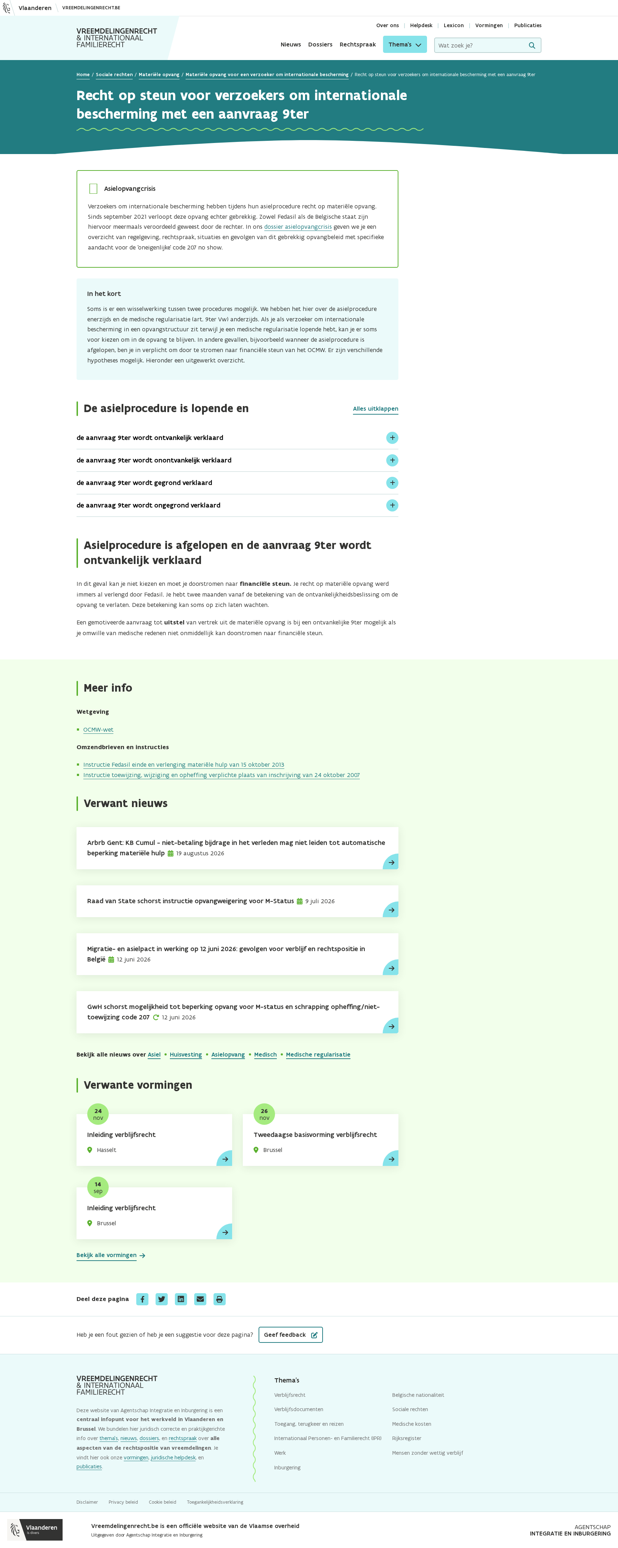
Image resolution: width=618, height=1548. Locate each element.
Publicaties (527, 25)
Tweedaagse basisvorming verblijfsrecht (315, 1134)
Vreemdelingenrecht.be (91, 8)
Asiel (154, 1054)
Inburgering (287, 1467)
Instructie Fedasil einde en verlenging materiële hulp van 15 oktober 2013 (183, 764)
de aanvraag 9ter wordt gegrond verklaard (144, 482)
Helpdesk (421, 25)
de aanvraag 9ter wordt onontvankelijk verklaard (154, 460)
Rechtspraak (358, 44)
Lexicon (454, 25)
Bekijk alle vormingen (107, 1255)
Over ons (387, 25)
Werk (280, 1452)
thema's (108, 1438)
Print (220, 1299)
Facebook (142, 1299)
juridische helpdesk (173, 1457)
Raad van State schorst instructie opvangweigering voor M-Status (190, 900)
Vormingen (489, 25)
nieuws (129, 1438)
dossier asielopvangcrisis (298, 227)
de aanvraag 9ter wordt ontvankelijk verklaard (150, 437)
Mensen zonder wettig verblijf (427, 1452)
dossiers (149, 1438)
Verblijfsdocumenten (298, 1409)
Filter (532, 45)
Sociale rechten (114, 74)
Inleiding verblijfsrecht (121, 1134)
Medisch (265, 1054)
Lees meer (390, 861)
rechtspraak (183, 1438)
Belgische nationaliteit (418, 1394)
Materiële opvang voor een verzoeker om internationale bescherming (267, 74)
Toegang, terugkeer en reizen (309, 1423)
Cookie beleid (162, 1502)
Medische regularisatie (318, 1054)
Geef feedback (286, 1335)
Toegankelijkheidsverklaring (215, 1502)
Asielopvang (228, 1054)
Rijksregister (406, 1438)
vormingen (136, 1457)
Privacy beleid (123, 1502)
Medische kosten (411, 1423)
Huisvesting (186, 1054)
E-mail (200, 1299)
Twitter (162, 1299)
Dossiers (320, 44)
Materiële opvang (159, 74)
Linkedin (181, 1299)
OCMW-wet (98, 729)
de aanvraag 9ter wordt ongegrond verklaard (148, 505)
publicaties (89, 1466)
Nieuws (291, 44)
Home (83, 74)
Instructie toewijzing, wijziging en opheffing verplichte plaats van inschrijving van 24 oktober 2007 (221, 775)
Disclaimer (87, 1502)
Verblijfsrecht (289, 1394)
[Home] (117, 38)
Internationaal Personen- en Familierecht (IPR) (328, 1438)
